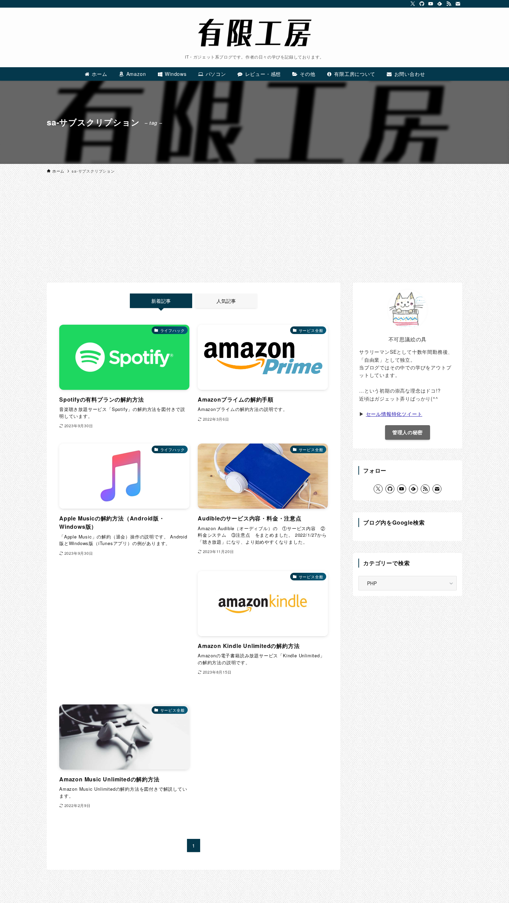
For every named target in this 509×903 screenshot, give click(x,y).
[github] (421, 4)
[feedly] (439, 4)
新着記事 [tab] (161, 300)
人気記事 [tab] (226, 300)
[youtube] (430, 4)
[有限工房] (254, 32)
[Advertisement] (254, 230)
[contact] (457, 4)
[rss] (448, 4)
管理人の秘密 (407, 432)
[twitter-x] (412, 4)
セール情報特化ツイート (394, 413)
